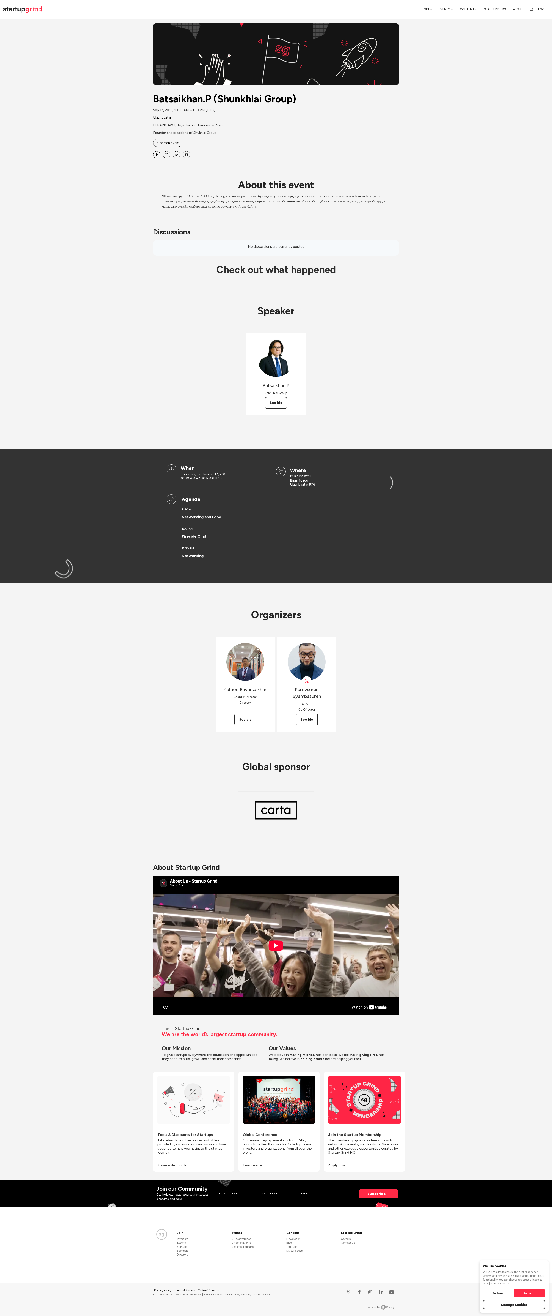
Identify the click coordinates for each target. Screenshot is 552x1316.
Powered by (373, 1306)
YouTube (291, 1246)
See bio (276, 403)
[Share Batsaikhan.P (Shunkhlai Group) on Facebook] (156, 154)
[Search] (532, 9)
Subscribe (376, 1194)
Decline (497, 1293)
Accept (529, 1293)
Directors (182, 1254)
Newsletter (293, 1238)
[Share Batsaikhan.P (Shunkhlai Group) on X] (166, 154)
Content (467, 9)
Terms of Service (185, 1290)
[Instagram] (370, 1292)
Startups (182, 1246)
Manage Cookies (514, 1304)
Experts (181, 1242)
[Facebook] (359, 1292)
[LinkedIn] (381, 1292)
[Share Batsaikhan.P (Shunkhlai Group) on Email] (186, 154)
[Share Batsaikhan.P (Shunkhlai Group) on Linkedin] (176, 154)
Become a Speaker (243, 1246)
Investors (182, 1238)
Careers (346, 1238)
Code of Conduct (209, 1290)
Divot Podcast (294, 1250)
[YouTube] (391, 1292)
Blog (289, 1242)
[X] (348, 1292)
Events (444, 9)
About (518, 9)
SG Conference (241, 1238)
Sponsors (182, 1250)
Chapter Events (241, 1242)
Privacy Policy (163, 1290)
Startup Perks (495, 9)
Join (425, 9)
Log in (543, 9)
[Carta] (276, 810)
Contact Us (348, 1242)
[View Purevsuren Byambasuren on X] (307, 681)
